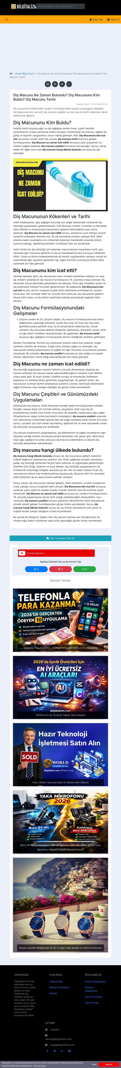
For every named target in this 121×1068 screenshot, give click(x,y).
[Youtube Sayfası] (47, 84)
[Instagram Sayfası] (69, 84)
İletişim (53, 993)
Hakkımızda (56, 981)
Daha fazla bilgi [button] (39, 1066)
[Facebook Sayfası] (55, 84)
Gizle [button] (94, 1064)
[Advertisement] (60, 47)
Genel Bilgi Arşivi (24, 73)
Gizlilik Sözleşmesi (95, 981)
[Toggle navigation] (6, 19)
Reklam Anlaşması (59, 987)
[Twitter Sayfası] (62, 84)
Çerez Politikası (93, 996)
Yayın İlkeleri (92, 1002)
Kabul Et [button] (109, 1064)
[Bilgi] (24, 6)
